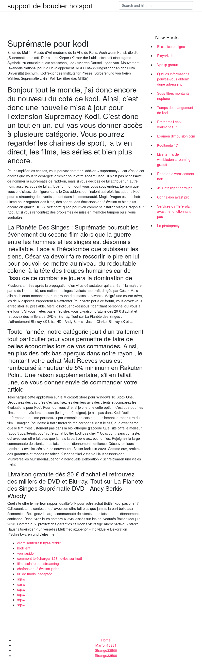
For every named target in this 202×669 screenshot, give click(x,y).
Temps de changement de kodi (175, 110)
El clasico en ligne (171, 46)
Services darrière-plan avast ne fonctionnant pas (174, 211)
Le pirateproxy (168, 225)
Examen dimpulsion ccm (176, 136)
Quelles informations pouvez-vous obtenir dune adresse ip (173, 79)
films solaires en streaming (38, 563)
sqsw (21, 579)
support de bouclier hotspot (49, 5)
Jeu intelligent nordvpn (174, 187)
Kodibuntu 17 (167, 145)
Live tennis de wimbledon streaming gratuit (173, 159)
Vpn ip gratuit (167, 64)
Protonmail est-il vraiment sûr (169, 124)
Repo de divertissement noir (175, 176)
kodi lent (23, 548)
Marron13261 (106, 645)
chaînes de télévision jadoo (38, 568)
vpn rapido (25, 553)
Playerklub (165, 55)
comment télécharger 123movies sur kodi (49, 558)
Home (106, 640)
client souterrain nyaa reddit (39, 542)
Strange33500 (106, 650)
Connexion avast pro (173, 197)
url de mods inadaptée (34, 573)
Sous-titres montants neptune (173, 96)
